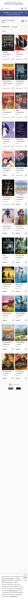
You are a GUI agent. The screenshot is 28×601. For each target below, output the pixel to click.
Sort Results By (5, 26)
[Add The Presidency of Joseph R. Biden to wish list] (26, 175)
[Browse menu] (25, 8)
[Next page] (19, 385)
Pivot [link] (4, 255)
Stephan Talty (20, 83)
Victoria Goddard (20, 141)
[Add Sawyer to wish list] (26, 117)
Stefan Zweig (20, 54)
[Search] (2, 8)
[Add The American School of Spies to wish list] (26, 88)
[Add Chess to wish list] (26, 59)
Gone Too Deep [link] (20, 255)
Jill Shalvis (6, 315)
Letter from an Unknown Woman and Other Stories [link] (7, 139)
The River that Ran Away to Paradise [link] (20, 139)
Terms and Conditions (8, 578)
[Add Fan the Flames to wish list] (26, 378)
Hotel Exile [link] (5, 52)
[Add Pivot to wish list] (13, 262)
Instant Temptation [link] (7, 313)
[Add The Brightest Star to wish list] (26, 204)
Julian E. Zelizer (20, 170)
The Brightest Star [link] (20, 197)
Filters (3, 31)
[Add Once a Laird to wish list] (26, 233)
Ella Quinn (19, 286)
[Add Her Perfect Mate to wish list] (13, 378)
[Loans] (22, 9)
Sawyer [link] (18, 110)
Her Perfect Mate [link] (7, 371)
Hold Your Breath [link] (20, 313)
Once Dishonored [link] (7, 226)
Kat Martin (6, 257)
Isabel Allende (7, 170)
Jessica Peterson (7, 112)
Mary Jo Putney (7, 228)
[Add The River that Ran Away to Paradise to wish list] (26, 146)
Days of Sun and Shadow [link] (7, 197)
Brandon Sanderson (8, 83)
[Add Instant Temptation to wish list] (13, 320)
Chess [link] (17, 52)
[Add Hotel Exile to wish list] (13, 59)
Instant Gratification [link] (20, 342)
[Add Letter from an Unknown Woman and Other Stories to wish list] (13, 146)
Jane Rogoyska (7, 54)
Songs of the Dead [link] (7, 81)
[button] (23, 21)
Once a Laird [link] (19, 226)
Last (18, 388)
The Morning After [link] (7, 284)
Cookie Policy (13, 596)
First (11, 388)
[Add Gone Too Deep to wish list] (26, 262)
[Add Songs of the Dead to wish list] (13, 88)
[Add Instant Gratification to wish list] (26, 349)
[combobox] (11, 8)
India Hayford (7, 199)
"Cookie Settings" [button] (12, 590)
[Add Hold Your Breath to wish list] (26, 320)
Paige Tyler (6, 373)
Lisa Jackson (7, 286)
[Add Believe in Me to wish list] (26, 291)
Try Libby (6, 12)
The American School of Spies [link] (20, 81)
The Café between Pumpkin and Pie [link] (7, 342)
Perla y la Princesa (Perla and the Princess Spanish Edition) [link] (7, 168)
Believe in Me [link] (19, 284)
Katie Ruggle (20, 257)
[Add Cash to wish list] (13, 117)
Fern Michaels (20, 199)
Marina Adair (7, 344)
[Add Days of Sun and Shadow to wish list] (13, 204)
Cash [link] (4, 110)
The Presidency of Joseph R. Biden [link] (20, 168)
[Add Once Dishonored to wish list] (13, 233)
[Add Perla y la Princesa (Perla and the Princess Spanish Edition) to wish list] (13, 175)
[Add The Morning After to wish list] (13, 291)
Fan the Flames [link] (20, 371)
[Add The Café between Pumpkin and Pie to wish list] (13, 349)
